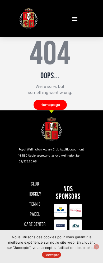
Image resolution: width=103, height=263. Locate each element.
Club (35, 184)
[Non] (96, 246)
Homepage (50, 104)
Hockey (35, 194)
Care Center (35, 224)
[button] (74, 18)
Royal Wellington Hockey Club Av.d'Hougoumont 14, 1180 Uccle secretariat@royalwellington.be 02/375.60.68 (51, 155)
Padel (35, 214)
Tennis (35, 204)
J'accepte (51, 255)
